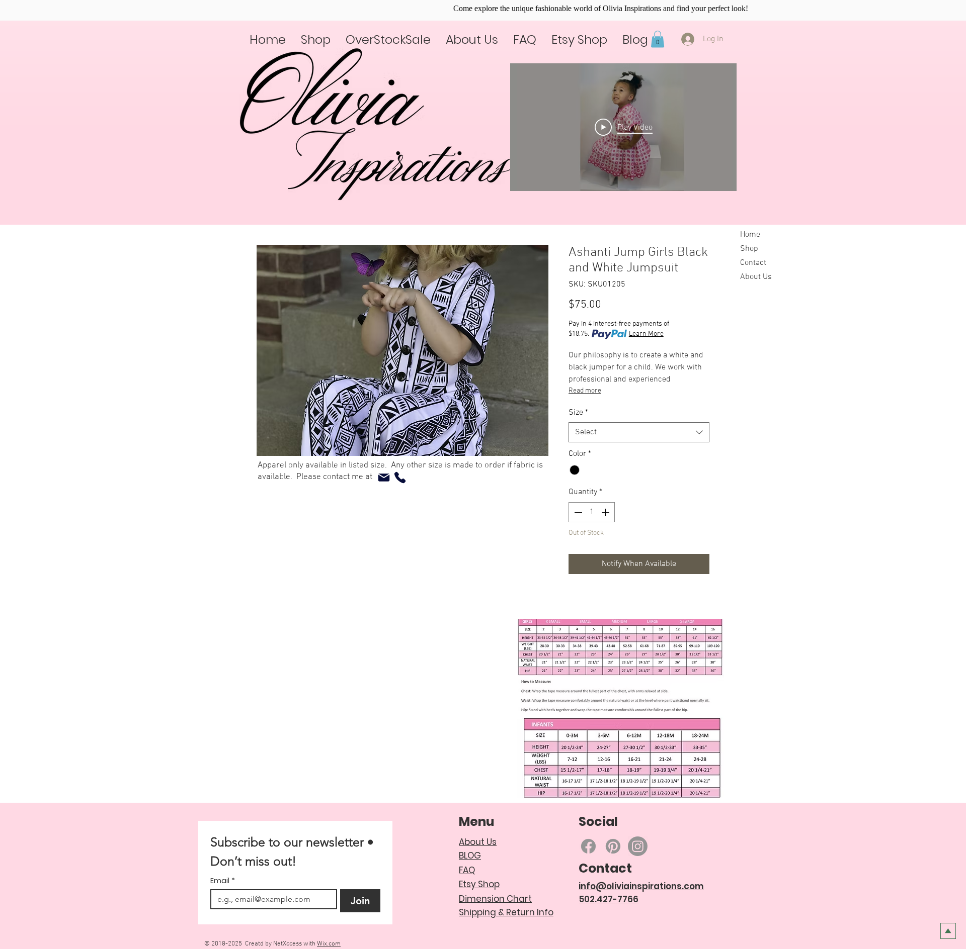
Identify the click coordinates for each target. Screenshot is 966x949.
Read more (585, 391)
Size (578, 413)
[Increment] (606, 512)
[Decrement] (577, 512)
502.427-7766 (608, 899)
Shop (749, 249)
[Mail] (383, 477)
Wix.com (329, 944)
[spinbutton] (591, 512)
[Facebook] (588, 846)
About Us (756, 277)
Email (222, 881)
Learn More (646, 334)
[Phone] (400, 477)
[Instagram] (638, 846)
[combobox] (639, 432)
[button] (658, 39)
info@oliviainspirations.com (641, 886)
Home (750, 235)
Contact (753, 263)
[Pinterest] (613, 846)
